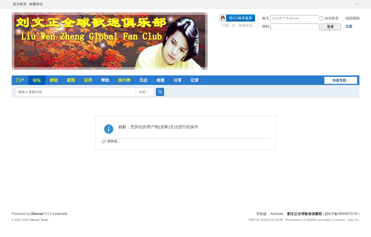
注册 (348, 26)
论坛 (37, 80)
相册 (161, 80)
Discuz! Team (39, 219)
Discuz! (37, 214)
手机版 (261, 214)
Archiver (276, 214)
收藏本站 (36, 4)
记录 (195, 80)
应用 (88, 80)
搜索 (142, 92)
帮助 (105, 80)
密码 (265, 26)
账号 (265, 18)
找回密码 (352, 18)
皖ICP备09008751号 (341, 214)
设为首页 (20, 4)
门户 (20, 80)
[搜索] (160, 92)
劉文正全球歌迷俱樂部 (304, 214)
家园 (71, 80)
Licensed (60, 214)
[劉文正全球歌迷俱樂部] (110, 69)
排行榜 (124, 80)
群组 (54, 80)
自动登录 (332, 18)
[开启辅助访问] (351, 4)
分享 (178, 80)
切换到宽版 (356, 4)
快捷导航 (339, 80)
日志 (143, 80)
